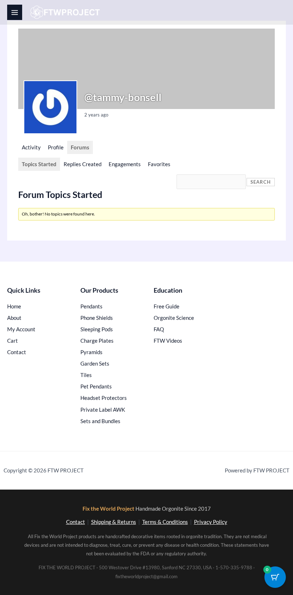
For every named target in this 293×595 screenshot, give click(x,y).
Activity (31, 147)
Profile (56, 147)
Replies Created (82, 164)
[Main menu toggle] (14, 12)
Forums (80, 147)
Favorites (159, 164)
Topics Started (39, 164)
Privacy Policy (210, 522)
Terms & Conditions (165, 522)
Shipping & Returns (113, 522)
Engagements (125, 164)
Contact (75, 522)
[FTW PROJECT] (66, 12)
